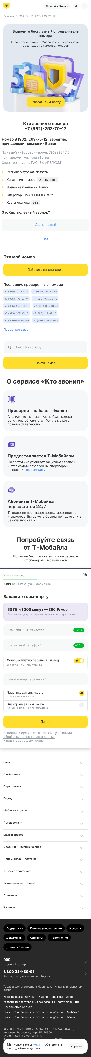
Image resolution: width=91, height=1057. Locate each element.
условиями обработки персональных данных (37, 735)
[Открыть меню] (84, 6)
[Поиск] (76, 6)
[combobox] (40, 632)
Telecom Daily (34, 470)
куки (36, 1044)
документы (35, 740)
